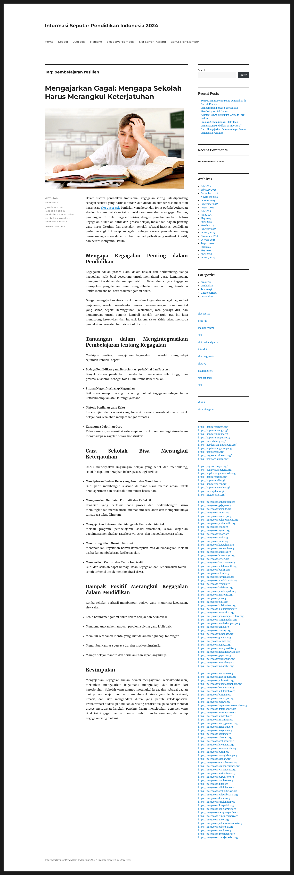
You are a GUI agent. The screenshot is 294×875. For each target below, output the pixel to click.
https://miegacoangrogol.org (214, 584)
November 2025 (209, 197)
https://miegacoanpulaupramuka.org (218, 519)
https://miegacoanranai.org (213, 541)
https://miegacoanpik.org (212, 598)
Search (202, 70)
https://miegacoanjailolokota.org (216, 787)
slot (200, 335)
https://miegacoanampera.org (214, 551)
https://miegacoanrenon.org (213, 512)
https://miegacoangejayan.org (214, 505)
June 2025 (206, 214)
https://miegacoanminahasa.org (215, 634)
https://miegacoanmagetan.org (215, 730)
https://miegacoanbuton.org (213, 751)
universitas (207, 296)
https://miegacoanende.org (213, 526)
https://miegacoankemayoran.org (216, 562)
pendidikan (51, 202)
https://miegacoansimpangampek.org (219, 766)
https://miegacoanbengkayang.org (217, 809)
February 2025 (208, 229)
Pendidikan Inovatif (56, 221)
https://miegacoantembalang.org (216, 662)
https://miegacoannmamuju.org (215, 719)
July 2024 (206, 246)
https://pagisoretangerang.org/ (215, 469)
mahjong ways (206, 328)
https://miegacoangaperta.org (214, 655)
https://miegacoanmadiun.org (214, 830)
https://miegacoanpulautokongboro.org (220, 684)
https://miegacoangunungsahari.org (218, 816)
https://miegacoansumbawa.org (215, 780)
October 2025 (208, 200)
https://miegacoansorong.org (214, 630)
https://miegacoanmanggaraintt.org (218, 723)
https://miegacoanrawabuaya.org (216, 576)
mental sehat (66, 214)
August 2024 (207, 243)
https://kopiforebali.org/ (211, 480)
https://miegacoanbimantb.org (215, 716)
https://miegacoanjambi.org (213, 626)
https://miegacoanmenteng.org (215, 594)
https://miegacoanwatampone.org (216, 769)
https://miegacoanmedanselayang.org (219, 651)
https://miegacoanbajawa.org (214, 701)
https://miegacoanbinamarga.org (216, 555)
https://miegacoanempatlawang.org (217, 762)
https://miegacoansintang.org (214, 516)
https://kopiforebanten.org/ (213, 427)
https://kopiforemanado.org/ (214, 487)
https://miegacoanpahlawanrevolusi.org (220, 823)
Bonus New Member (185, 41)
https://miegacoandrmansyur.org (216, 833)
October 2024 (208, 239)
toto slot (202, 349)
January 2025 (208, 232)
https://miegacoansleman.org (214, 641)
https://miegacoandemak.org (214, 798)
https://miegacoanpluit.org (213, 601)
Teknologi (206, 289)
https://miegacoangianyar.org (214, 637)
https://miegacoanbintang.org (214, 694)
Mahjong (96, 41)
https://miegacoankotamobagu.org (217, 709)
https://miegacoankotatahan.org (216, 544)
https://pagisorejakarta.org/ (213, 459)
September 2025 (209, 204)
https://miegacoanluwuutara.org (216, 744)
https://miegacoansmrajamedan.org (218, 837)
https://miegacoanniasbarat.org (215, 726)
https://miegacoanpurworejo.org (216, 776)
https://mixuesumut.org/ (212, 494)
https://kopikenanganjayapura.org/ (217, 444)
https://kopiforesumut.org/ (213, 434)
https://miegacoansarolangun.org (216, 801)
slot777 (202, 363)
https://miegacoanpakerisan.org (215, 826)
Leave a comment (55, 226)
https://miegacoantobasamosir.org (217, 748)
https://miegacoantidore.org (213, 534)
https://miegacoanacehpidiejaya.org (217, 791)
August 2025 (207, 207)
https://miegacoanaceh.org (213, 537)
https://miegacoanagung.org (214, 530)
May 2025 (206, 218)
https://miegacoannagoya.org (214, 644)
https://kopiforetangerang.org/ (215, 448)
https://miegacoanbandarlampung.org (219, 623)
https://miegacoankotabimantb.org (217, 566)
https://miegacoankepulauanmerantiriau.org (222, 705)
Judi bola (79, 41)
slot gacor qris (110, 207)
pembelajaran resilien (57, 218)
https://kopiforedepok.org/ (213, 476)
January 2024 (208, 257)
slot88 (201, 402)
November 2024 (209, 236)
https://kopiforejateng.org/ (213, 430)
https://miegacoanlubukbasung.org (217, 609)
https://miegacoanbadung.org (214, 734)
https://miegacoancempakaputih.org (218, 812)
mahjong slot (205, 370)
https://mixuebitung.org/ (212, 441)
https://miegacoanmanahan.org (215, 673)
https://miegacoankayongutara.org (217, 676)
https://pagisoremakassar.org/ (215, 455)
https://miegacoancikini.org (213, 573)
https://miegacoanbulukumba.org (216, 691)
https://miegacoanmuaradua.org (216, 612)
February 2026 (209, 189)
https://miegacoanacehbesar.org (216, 741)
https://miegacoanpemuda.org (214, 509)
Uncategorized (209, 292)
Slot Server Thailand (152, 41)
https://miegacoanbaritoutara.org (216, 773)
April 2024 (206, 254)
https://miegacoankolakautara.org (216, 605)
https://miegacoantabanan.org (215, 737)
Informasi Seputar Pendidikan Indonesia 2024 (101, 25)
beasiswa (206, 282)
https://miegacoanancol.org (213, 819)
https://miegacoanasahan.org (214, 759)
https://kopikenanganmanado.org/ (217, 473)
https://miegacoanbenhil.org (214, 569)
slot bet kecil (205, 378)
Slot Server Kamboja (120, 41)
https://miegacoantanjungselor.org (217, 619)
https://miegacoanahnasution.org (216, 501)
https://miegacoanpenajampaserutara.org (221, 616)
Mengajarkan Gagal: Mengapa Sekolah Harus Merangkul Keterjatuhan (113, 92)
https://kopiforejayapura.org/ (214, 437)
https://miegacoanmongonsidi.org (217, 648)
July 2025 (206, 211)
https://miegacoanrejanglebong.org (217, 755)
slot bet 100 (204, 313)
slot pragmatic (206, 356)
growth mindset (54, 207)
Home (49, 41)
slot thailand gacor (208, 342)
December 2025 (209, 193)
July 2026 (206, 186)
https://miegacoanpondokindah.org (217, 580)
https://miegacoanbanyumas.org (216, 687)
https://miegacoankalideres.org (215, 587)
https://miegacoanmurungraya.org (217, 712)
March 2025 (207, 225)
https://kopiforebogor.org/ (212, 484)
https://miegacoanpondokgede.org (217, 591)
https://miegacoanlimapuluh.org (216, 805)
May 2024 (206, 250)
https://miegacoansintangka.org (216, 698)
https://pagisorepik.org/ (211, 452)
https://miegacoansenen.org (213, 559)
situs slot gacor (206, 409)
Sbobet (63, 41)
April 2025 (206, 221)
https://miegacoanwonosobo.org (216, 548)
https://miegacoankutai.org (213, 784)
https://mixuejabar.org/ (211, 491)
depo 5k (202, 320)
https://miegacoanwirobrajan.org (216, 659)
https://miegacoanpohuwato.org (216, 680)
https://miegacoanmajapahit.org (216, 666)
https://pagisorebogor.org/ (213, 466)
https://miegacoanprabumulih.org (216, 523)
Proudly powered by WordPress (115, 860)
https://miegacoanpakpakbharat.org (218, 794)
